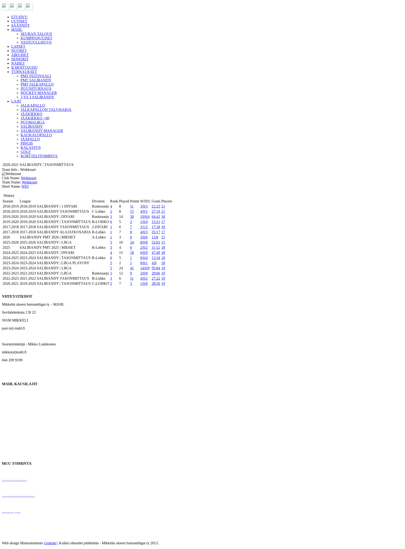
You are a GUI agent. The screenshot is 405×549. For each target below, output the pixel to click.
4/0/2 (144, 278)
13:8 (155, 237)
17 (163, 222)
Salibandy (9, 416)
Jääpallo (8, 440)
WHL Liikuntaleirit (16, 503)
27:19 (156, 211)
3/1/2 (144, 227)
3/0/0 (144, 237)
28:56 (156, 283)
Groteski (50, 543)
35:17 (156, 232)
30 (132, 217)
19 (163, 268)
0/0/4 (144, 258)
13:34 (156, 258)
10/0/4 (145, 217)
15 (132, 211)
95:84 (156, 268)
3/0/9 (144, 273)
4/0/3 (144, 232)
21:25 (156, 206)
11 (132, 206)
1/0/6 (144, 283)
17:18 (156, 227)
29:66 (156, 273)
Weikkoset (28, 178)
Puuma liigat (11, 448)
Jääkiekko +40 (12, 456)
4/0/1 (144, 211)
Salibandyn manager (17, 424)
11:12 (156, 247)
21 (163, 206)
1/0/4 (144, 222)
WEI (25, 186)
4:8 (154, 263)
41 (132, 268)
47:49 (156, 253)
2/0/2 (144, 247)
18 (163, 217)
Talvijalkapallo (13, 432)
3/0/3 (144, 206)
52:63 (156, 242)
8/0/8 (144, 242)
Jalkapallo (9, 408)
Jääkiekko (9, 400)
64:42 (156, 217)
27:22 (156, 278)
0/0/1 (144, 263)
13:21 (156, 222)
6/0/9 (144, 253)
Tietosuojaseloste (14, 535)
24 (132, 242)
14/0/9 (145, 268)
